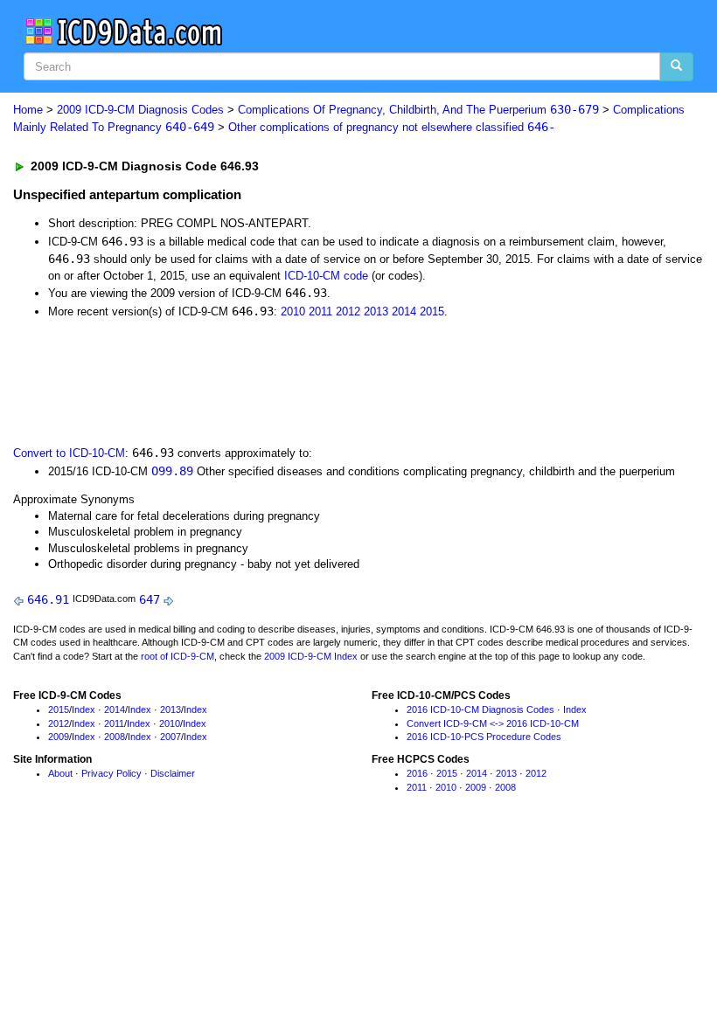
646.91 (48, 599)
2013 (376, 311)
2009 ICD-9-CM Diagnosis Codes (140, 109)
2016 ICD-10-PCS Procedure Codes (484, 736)
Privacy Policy (111, 773)
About (60, 773)
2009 (58, 736)
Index (83, 709)
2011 (320, 311)
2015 (432, 311)
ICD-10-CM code (326, 275)
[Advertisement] (325, 380)
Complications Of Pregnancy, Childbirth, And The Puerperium (418, 109)
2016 (417, 773)
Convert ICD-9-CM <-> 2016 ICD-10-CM (493, 723)
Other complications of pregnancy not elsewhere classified (391, 127)
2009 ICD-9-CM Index (311, 656)
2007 (170, 736)
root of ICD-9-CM (177, 656)
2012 (348, 311)
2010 (293, 311)
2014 (404, 311)
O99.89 (172, 471)
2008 (114, 736)
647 (149, 599)
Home (28, 109)
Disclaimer (172, 773)
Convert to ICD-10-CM (69, 453)
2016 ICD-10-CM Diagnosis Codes (480, 709)
